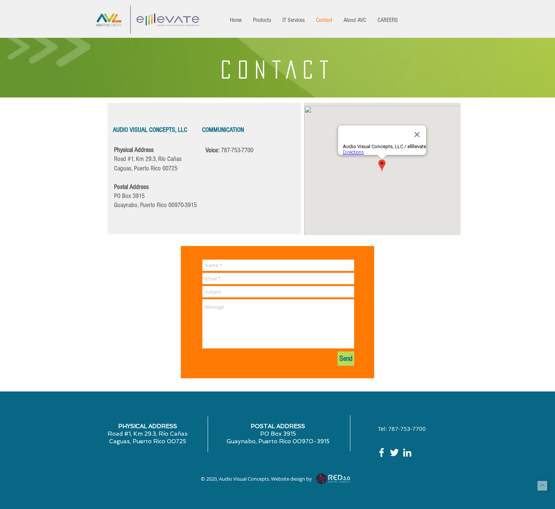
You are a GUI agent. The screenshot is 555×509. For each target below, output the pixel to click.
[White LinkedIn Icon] (407, 452)
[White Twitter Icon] (394, 452)
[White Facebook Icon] (381, 452)
